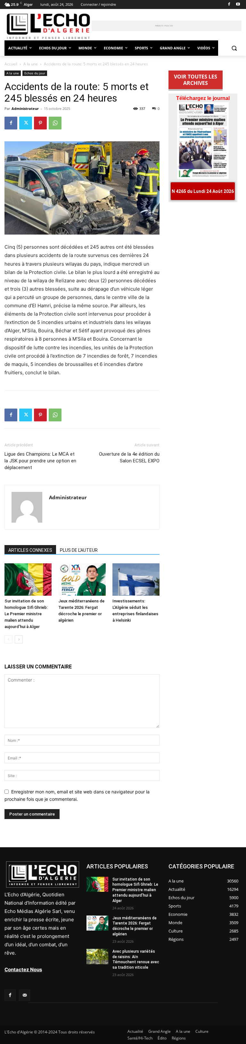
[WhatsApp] (55, 123)
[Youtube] (238, 4)
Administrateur (25, 108)
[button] (234, 48)
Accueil (10, 64)
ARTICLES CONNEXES (30, 550)
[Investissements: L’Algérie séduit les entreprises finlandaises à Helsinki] (136, 579)
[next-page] (19, 639)
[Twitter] (25, 123)
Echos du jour (34, 73)
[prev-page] (8, 639)
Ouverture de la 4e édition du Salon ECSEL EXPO (129, 457)
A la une (30, 64)
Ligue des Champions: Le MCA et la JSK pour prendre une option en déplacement (40, 460)
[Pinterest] (40, 123)
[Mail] (24, 995)
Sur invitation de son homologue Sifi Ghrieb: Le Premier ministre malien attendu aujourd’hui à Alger (26, 614)
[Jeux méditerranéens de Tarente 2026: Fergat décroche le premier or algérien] (81, 579)
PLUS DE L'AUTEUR (79, 550)
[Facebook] (229, 4)
